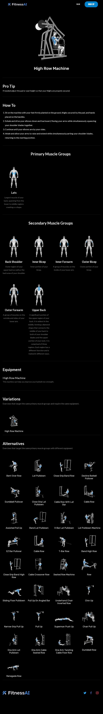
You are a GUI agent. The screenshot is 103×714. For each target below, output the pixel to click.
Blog (78, 4)
